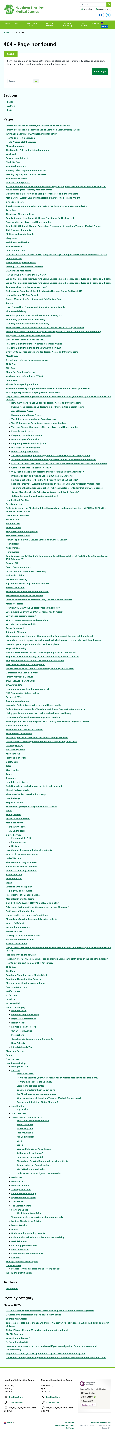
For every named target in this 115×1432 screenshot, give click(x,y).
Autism (9, 303)
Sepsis (9, 882)
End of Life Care (25, 1124)
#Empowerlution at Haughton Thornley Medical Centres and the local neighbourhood (49, 636)
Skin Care (10, 368)
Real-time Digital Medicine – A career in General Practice (34, 343)
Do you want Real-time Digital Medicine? (37, 1102)
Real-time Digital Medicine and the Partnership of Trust (33, 348)
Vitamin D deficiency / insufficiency (34, 1149)
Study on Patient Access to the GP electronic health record (35, 660)
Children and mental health (20, 234)
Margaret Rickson (14, 603)
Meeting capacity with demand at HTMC (26, 174)
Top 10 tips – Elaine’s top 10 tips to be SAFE (27, 583)
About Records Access (22, 411)
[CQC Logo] (87, 1385)
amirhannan (12, 1288)
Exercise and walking (16, 579)
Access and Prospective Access (21, 262)
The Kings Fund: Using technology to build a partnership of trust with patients (50, 455)
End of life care (13, 858)
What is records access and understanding (27, 620)
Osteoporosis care (15, 202)
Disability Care (13, 162)
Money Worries (13, 814)
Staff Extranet (13, 991)
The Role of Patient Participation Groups (26, 794)
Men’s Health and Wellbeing (20, 899)
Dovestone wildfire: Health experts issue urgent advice (33, 1314)
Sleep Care (11, 238)
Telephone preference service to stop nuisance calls (37, 1217)
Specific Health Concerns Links (26, 1117)
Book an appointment (17, 158)
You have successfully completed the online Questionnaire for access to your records (48, 388)
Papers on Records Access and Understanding (28, 222)
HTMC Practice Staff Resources (21, 142)
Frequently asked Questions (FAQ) (28, 443)
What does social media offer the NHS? (25, 339)
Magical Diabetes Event (18, 535)
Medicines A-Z (18, 1181)
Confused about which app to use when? (27, 287)
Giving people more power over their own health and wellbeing (38, 713)
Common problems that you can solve (36, 1090)
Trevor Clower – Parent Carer (20, 681)
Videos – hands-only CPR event (21, 870)
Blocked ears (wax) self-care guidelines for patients (31, 806)
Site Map (10, 971)
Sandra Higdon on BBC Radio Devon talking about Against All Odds (40, 668)
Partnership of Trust (15, 758)
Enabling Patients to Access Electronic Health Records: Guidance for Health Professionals (55, 484)
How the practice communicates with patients (29, 850)
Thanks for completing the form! (22, 384)
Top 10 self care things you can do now (36, 1094)
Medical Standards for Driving (26, 1221)
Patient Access (18, 842)
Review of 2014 (14, 697)
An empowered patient (18, 701)
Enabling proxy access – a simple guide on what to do (33, 392)
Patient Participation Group (25, 1014)
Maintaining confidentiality (25, 439)
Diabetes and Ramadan (17, 515)
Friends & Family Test (21, 1047)
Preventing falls (14, 878)
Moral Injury (12, 356)
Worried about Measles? (18, 1338)
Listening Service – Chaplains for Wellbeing (27, 323)
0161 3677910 (53, 1402)
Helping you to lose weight (19, 890)
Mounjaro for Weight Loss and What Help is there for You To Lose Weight (43, 198)
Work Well (11, 154)
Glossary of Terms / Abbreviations (23, 935)
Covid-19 (10, 999)
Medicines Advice (14, 822)
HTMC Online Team (15, 831)
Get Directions (16, 1397)
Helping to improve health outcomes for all (27, 689)
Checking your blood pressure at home (25, 983)
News (16, 23)
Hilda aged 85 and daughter (25, 447)
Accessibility (69, 1423)
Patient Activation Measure (19, 676)
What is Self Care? (15, 923)
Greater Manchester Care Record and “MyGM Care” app (34, 299)
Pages (10, 102)
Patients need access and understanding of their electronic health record (47, 407)
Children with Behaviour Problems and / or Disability (37, 1237)
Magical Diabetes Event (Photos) (22, 531)
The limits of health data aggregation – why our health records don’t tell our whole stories (57, 488)
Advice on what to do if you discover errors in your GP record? (37, 907)
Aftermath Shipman (16, 632)
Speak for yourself (15, 628)
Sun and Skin (12, 563)
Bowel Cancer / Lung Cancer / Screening (26, 571)
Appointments (13, 548)
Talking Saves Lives (21, 1189)
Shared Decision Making (18, 790)
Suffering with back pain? (19, 886)
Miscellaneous (13, 753)
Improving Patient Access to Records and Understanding (34, 705)
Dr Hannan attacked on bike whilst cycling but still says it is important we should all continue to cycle (56, 254)
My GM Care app (14, 1334)
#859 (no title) (13, 1003)
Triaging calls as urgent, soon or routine (26, 170)
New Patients (18, 1043)
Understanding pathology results (28, 1233)
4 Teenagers (17, 1201)
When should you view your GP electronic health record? (34, 612)
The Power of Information (19, 733)
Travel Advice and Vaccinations (21, 866)
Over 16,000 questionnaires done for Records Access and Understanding (42, 352)
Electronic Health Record (23, 1027)
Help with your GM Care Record (22, 295)
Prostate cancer (13, 527)
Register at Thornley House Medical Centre (27, 975)
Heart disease (12, 544)
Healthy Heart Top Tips (17, 500)
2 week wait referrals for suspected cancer (27, 360)
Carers (9, 774)
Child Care (11, 364)
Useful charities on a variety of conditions (27, 915)
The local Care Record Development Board (27, 591)
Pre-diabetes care (14, 504)
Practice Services (49, 24)
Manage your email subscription (22, 1261)
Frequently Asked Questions (20, 939)
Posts (9, 110)
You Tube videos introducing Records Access (33, 419)
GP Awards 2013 (14, 685)
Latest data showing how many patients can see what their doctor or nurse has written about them (56, 1357)
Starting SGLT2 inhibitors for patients (24, 266)
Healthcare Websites (16, 826)
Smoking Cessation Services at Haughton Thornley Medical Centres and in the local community (53, 331)
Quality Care (12, 762)
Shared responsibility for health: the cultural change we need (37, 737)
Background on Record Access (26, 415)
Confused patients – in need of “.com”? (31, 467)
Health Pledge (13, 798)
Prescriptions (17, 1035)
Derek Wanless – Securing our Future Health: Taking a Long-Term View (41, 741)
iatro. (109, 1423)
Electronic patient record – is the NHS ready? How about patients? (44, 480)
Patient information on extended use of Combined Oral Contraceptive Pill (43, 129)
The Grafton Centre (21, 1205)
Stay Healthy (12, 770)
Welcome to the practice (18, 182)
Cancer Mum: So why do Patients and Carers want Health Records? (45, 492)
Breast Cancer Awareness (18, 567)
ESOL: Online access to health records (24, 595)
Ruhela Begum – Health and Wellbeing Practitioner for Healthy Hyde (40, 218)
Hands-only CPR (14, 874)
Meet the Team (19, 1010)
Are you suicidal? (25, 1137)
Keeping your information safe (26, 435)
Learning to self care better (30, 1086)
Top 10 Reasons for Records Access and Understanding (38, 423)
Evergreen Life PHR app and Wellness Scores (28, 335)
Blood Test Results (20, 1249)
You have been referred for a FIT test (24, 376)
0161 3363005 (16, 1402)
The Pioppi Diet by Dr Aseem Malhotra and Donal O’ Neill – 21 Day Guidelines (45, 327)
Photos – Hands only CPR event (21, 862)
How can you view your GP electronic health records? (33, 608)
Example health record (22, 431)
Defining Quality (14, 745)
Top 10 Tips (22, 1109)
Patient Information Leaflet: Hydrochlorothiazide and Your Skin (38, 125)
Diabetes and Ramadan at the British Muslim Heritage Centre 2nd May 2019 (44, 291)
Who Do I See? (18, 1113)
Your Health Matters (16, 166)
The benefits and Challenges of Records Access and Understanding (44, 427)
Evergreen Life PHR (21, 838)
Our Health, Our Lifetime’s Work (22, 672)
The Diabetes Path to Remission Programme (28, 150)
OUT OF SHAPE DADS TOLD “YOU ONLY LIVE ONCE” (32, 903)
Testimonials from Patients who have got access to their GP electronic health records (53, 459)
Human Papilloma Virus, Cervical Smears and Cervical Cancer (36, 539)
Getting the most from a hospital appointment (34, 496)
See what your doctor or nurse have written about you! (34, 315)
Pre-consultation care (16, 987)
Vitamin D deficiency (16, 311)
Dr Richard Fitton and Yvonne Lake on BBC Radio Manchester (42, 476)
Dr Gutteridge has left (17, 1342)
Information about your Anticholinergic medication (31, 134)
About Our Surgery (15, 1007)
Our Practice (84, 24)
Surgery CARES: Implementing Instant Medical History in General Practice (42, 656)
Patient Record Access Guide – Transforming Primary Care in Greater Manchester (46, 709)
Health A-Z (16, 1177)
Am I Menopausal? (15, 749)
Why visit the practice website (21, 624)
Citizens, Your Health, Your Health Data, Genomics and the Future (39, 599)
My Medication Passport (23, 1197)
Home (7, 23)
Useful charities (19, 1241)
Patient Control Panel (30, 24)
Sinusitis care (12, 519)
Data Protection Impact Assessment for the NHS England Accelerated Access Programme (50, 1310)
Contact (95, 23)
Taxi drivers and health (17, 242)
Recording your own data (24, 1245)
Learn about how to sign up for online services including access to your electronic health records (54, 640)
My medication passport (18, 927)
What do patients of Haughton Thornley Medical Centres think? (49, 1098)
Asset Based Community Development (25, 664)
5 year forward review (17, 725)
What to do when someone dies (22, 854)
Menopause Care (20, 1066)
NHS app (15, 846)
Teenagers (11, 778)
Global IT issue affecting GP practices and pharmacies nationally (38, 1330)
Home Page (100, 71)
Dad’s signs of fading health (20, 911)
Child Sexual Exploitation (29, 1213)
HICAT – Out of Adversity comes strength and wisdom (33, 717)
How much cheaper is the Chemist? (34, 1082)
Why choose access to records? (21, 616)
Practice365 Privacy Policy (64, 1425)
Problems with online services (21, 955)
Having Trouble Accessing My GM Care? (26, 275)
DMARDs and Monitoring (18, 270)
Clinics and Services (15, 1051)
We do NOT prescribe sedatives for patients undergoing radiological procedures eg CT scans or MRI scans (58, 279)
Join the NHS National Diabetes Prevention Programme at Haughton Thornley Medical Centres (53, 226)
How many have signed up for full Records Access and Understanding (46, 403)
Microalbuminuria (15, 146)
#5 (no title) (11, 995)
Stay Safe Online (14, 802)
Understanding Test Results (25, 451)
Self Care (15, 1070)
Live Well (16, 1257)
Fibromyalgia (12, 552)
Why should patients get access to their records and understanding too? (47, 471)
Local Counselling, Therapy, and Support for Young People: (36, 307)
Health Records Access (17, 782)
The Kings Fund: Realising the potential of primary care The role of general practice (48, 721)
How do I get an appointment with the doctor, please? (33, 644)
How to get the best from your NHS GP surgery (29, 963)
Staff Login (70, 1428)
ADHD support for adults (18, 230)
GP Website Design (98, 1423)
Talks (8, 766)
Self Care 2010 (13, 523)
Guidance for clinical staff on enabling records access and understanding (42, 193)
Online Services (13, 835)
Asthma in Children (15, 575)
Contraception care (15, 250)
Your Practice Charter (16, 178)
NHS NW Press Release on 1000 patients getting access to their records (41, 652)
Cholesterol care (14, 258)
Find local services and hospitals (27, 1253)
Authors (11, 106)
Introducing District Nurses (19, 1273)
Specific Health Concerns (18, 818)
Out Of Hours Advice (21, 1031)
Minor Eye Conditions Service (20, 372)
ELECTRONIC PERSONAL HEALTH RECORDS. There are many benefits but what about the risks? (59, 463)
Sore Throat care (14, 246)
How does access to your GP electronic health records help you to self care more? (57, 1077)
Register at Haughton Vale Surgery (23, 979)
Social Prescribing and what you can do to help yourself (34, 786)
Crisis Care (11, 210)
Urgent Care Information (23, 1018)
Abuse (9, 810)
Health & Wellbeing (67, 24)
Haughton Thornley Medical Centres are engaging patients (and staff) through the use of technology (57, 959)
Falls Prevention (25, 1132)
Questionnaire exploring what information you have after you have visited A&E (46, 206)
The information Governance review (24, 729)
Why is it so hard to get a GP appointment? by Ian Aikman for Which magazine (45, 1353)
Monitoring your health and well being (25, 319)
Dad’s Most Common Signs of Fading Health (39, 1173)
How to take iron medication (20, 138)
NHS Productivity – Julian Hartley (22, 693)
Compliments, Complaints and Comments (32, 1039)
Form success (12, 1059)
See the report (87, 1405)
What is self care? (25, 1073)
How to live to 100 (15, 587)
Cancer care (11, 380)
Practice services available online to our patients (35, 1268)
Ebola (19, 1141)
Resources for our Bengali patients (23, 895)
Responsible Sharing (16, 648)
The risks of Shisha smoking (20, 214)
